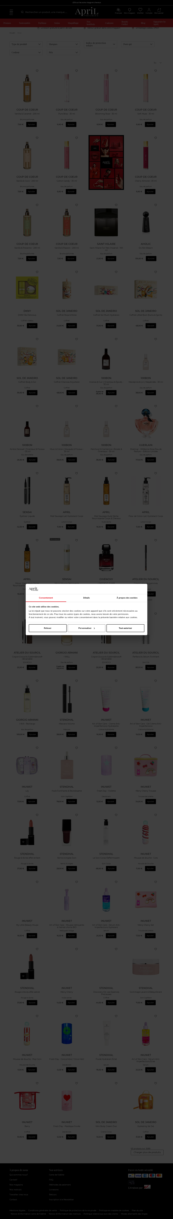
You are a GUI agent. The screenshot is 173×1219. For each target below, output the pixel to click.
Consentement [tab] (46, 598)
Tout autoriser (125, 628)
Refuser (47, 628)
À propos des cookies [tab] (127, 598)
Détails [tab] (86, 598)
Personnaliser (85, 628)
